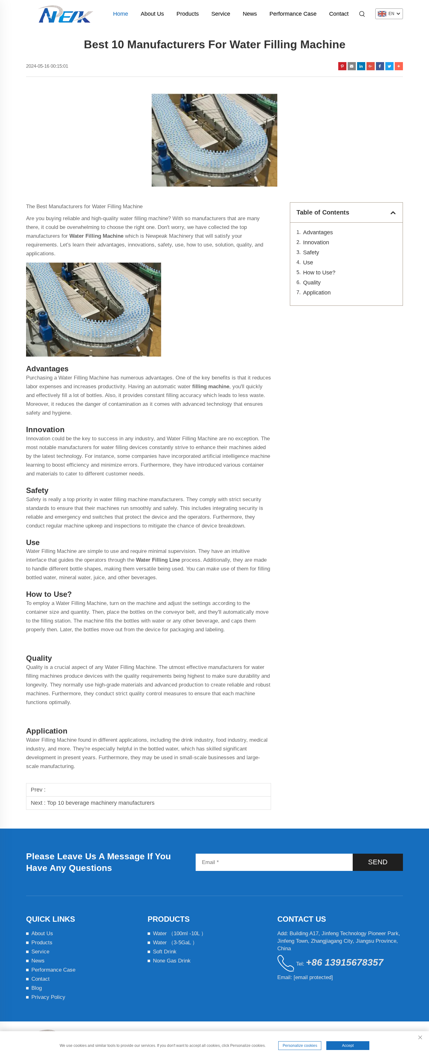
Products (187, 14)
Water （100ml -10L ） (179, 933)
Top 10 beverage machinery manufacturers (101, 803)
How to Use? (320, 272)
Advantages (318, 232)
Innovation (316, 242)
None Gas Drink (172, 961)
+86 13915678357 (344, 962)
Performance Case (293, 14)
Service (220, 14)
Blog (36, 988)
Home (120, 14)
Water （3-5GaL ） (175, 943)
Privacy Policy (48, 997)
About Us (152, 14)
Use (308, 262)
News (250, 14)
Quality (312, 282)
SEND (378, 862)
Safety (311, 252)
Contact (339, 14)
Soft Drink (164, 952)
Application (317, 292)
